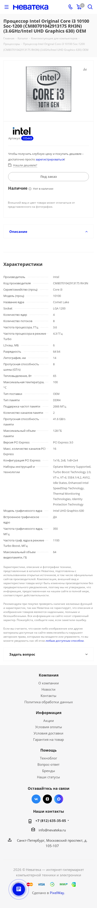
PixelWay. (57, 892)
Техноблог (48, 758)
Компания (48, 675)
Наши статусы (48, 777)
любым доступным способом (65, 641)
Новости (48, 689)
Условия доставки (48, 733)
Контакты (48, 695)
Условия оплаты (48, 727)
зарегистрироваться (50, 159)
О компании (48, 683)
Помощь (48, 750)
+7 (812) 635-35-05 (50, 820)
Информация (48, 712)
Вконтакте (36, 798)
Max (58, 798)
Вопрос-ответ (48, 764)
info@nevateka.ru (52, 830)
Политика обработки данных (48, 702)
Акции (48, 720)
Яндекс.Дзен (47, 798)
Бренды (48, 770)
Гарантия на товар (48, 739)
